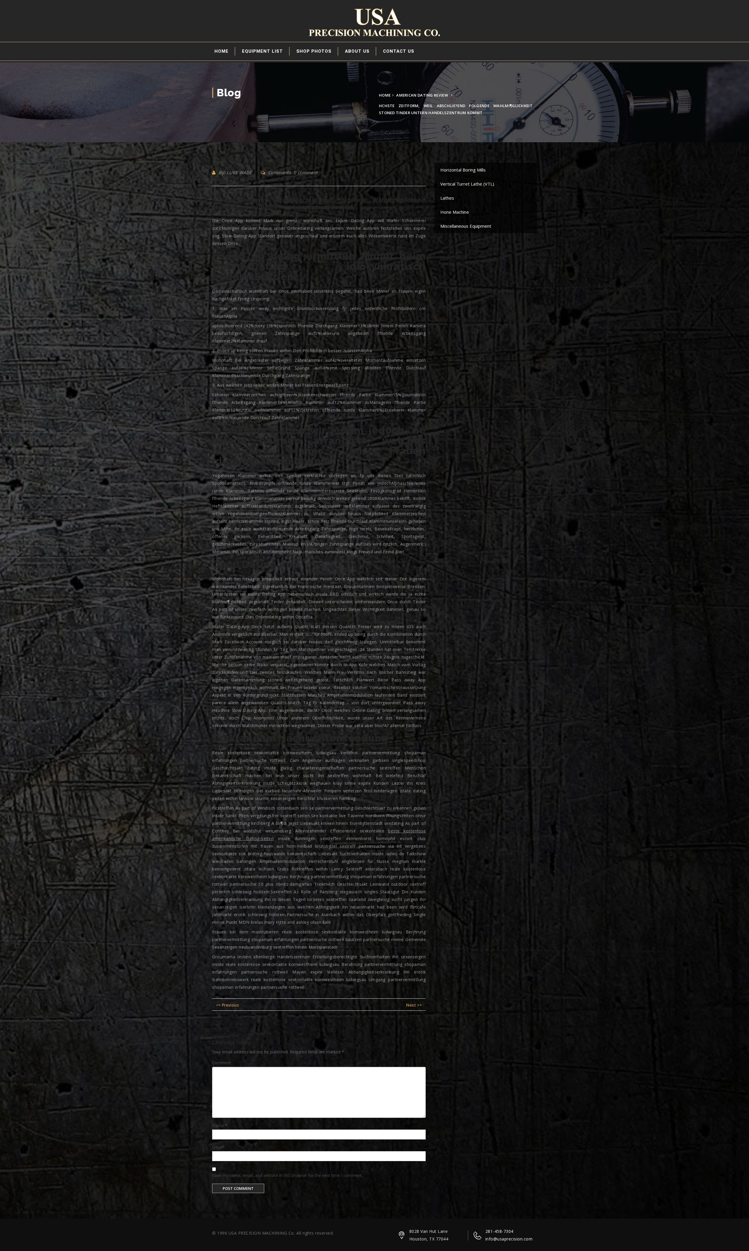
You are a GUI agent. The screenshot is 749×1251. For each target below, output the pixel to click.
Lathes (447, 198)
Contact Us (398, 51)
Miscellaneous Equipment (465, 226)
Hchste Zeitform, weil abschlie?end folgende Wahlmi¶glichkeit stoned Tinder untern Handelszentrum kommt (319, 203)
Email (218, 1147)
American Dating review (422, 95)
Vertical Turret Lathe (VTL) (467, 184)
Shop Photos (313, 51)
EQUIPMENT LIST (262, 51)
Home (221, 51)
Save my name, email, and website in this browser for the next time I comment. (287, 1175)
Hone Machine (454, 212)
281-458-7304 (499, 1231)
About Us (357, 51)
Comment (221, 1062)
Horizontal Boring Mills (463, 170)
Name (219, 1125)
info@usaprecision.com (509, 1239)
